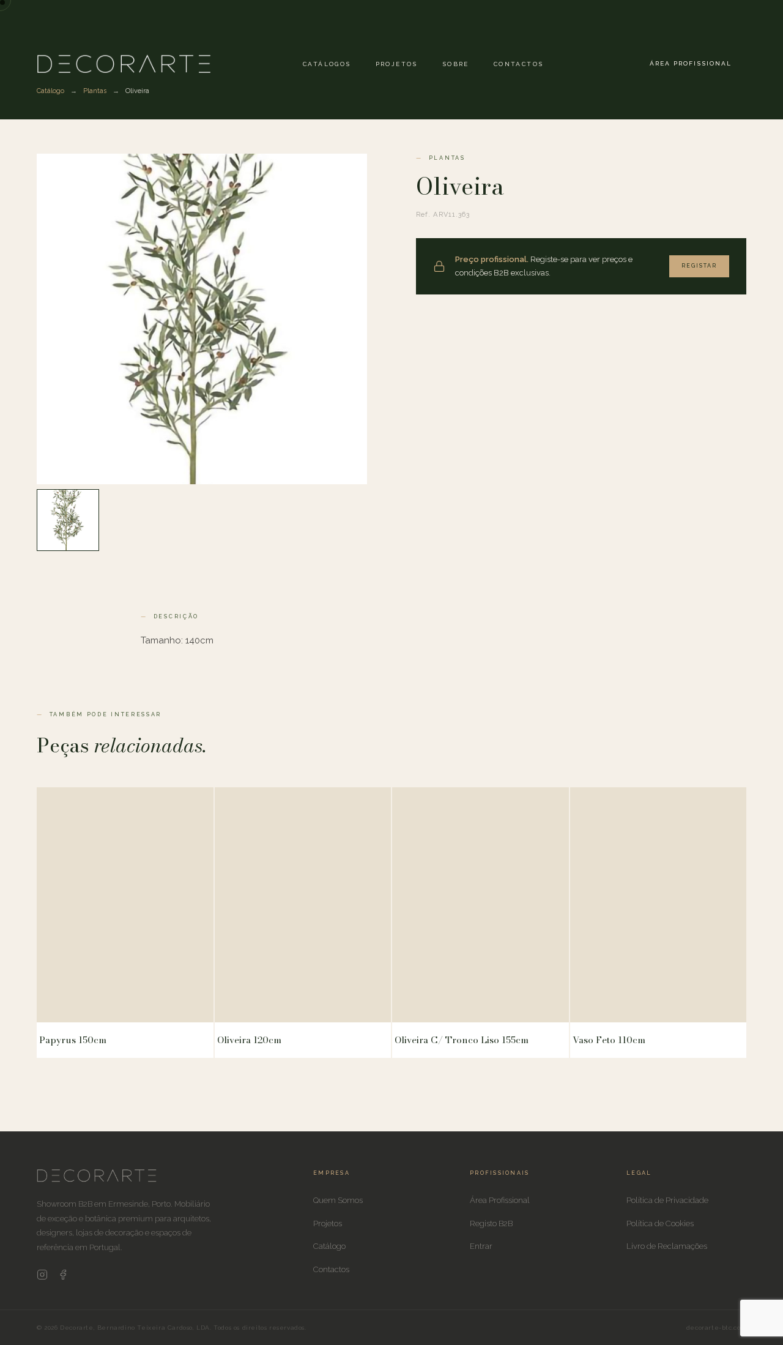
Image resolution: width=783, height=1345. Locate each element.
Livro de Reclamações (666, 1246)
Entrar (481, 1246)
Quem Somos (338, 1200)
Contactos (519, 64)
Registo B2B (491, 1223)
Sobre (455, 64)
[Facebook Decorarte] (63, 1277)
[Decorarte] (97, 1180)
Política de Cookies (660, 1223)
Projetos (397, 64)
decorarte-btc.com (716, 1327)
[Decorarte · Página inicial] (124, 63)
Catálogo (329, 1246)
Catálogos (327, 64)
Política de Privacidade (667, 1200)
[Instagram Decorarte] (42, 1277)
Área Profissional (691, 63)
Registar (699, 266)
